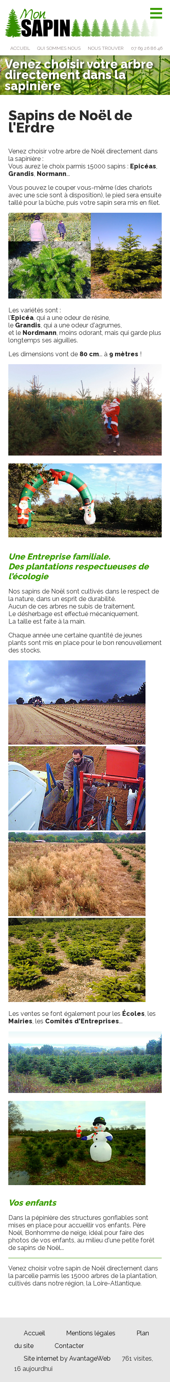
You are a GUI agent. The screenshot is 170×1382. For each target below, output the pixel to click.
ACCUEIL (20, 48)
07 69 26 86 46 (146, 48)
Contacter (69, 1346)
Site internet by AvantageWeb (67, 1358)
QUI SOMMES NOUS (59, 48)
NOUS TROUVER (106, 48)
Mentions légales (90, 1333)
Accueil (34, 1333)
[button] (156, 13)
